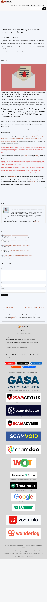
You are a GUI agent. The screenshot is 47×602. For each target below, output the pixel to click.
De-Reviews (23, 330)
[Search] (44, 8)
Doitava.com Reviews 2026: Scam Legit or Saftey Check (22, 255)
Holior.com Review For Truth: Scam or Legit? (20, 235)
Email (2, 288)
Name (2, 282)
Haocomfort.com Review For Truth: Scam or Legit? (21, 245)
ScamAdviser (13, 317)
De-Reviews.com (13, 176)
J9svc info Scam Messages (36, 136)
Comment (3, 268)
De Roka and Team (7, 235)
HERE (36, 155)
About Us (13, 318)
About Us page (36, 221)
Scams (26, 155)
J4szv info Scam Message (25, 138)
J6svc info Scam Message (16, 138)
